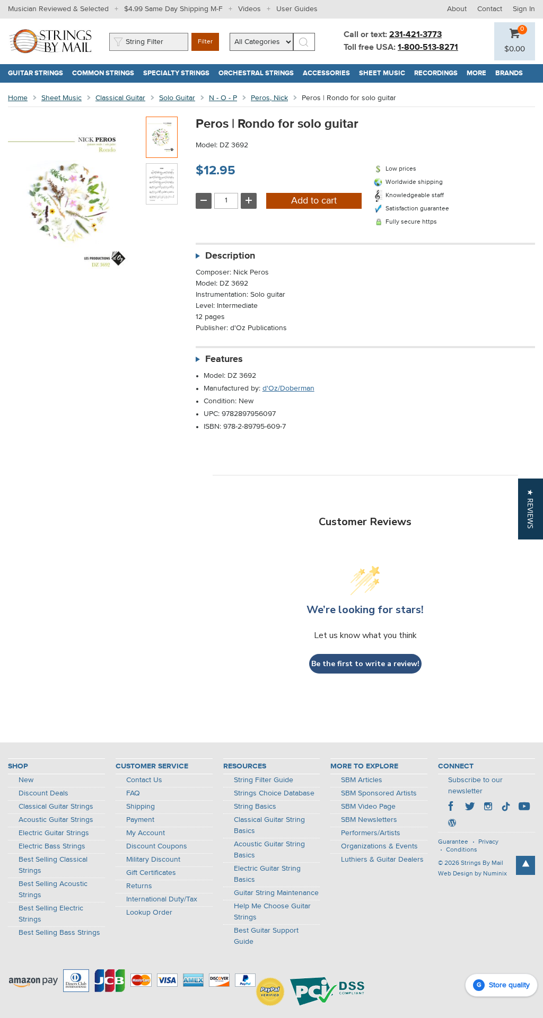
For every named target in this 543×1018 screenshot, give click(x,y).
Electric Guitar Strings (54, 833)
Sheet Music (61, 98)
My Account (145, 833)
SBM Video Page (368, 806)
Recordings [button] (438, 73)
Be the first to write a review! (365, 664)
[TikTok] (506, 807)
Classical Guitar (120, 98)
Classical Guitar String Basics (269, 825)
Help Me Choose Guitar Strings (272, 911)
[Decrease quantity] (204, 201)
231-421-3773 (415, 35)
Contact (489, 9)
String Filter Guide (263, 780)
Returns (139, 886)
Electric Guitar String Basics (267, 874)
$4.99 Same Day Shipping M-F (173, 9)
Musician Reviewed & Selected (58, 9)
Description (230, 256)
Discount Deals (43, 793)
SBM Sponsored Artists (379, 793)
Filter (205, 42)
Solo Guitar (177, 98)
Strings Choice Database (274, 793)
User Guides (297, 9)
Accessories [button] (329, 73)
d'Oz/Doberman (288, 388)
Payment (140, 820)
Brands (509, 73)
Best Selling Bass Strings (59, 932)
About (457, 9)
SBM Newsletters (369, 820)
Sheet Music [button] (384, 73)
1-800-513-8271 (428, 47)
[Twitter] (470, 807)
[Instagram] (488, 807)
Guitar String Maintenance (276, 893)
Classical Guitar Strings (56, 806)
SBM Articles (361, 780)
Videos (249, 9)
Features (224, 359)
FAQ (133, 793)
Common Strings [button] (105, 73)
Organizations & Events (379, 846)
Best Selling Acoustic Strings (53, 889)
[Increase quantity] (249, 201)
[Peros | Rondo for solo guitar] (162, 137)
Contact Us (144, 780)
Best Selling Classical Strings (53, 865)
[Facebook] (452, 807)
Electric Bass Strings (52, 846)
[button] (514, 49)
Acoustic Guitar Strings (56, 820)
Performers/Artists (370, 833)
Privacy (488, 842)
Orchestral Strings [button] (258, 73)
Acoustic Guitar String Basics (269, 849)
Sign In (524, 9)
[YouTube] (524, 807)
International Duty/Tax (161, 899)
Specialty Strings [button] (178, 73)
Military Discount (153, 859)
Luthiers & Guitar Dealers (382, 859)
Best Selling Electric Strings (51, 914)
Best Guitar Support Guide (266, 936)
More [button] (479, 73)
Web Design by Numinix (472, 874)
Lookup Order (149, 912)
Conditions (461, 850)
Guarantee (453, 842)
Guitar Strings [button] (38, 73)
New (26, 780)
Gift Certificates (151, 873)
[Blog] (452, 824)
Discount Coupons (156, 846)
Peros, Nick (269, 98)
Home (18, 98)
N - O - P (223, 98)
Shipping (140, 806)
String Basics (255, 806)
